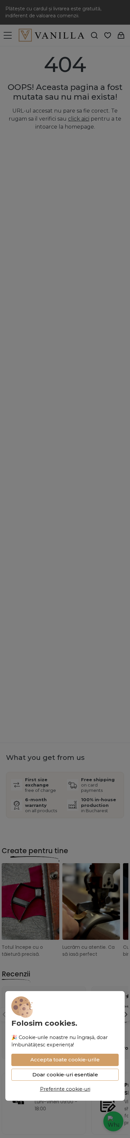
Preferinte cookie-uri (65, 1089)
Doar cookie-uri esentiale (65, 1074)
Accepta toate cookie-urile (65, 1059)
